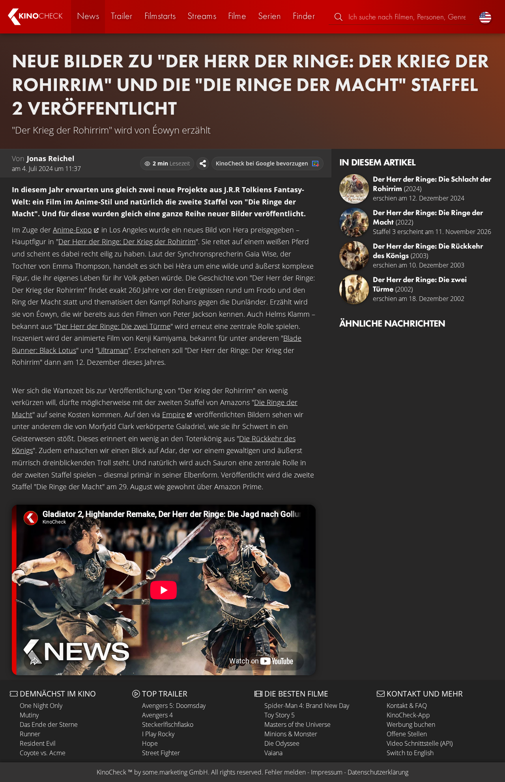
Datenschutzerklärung (378, 772)
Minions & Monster (290, 734)
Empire (173, 414)
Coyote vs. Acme (42, 753)
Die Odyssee (281, 743)
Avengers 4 (157, 715)
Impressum (326, 772)
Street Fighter (161, 753)
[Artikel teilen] (202, 163)
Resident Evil (38, 743)
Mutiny (29, 715)
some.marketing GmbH (175, 772)
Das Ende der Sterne (49, 724)
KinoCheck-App (408, 715)
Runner (30, 734)
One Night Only (41, 706)
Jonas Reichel (51, 158)
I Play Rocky (158, 734)
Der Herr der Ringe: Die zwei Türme (113, 326)
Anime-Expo (72, 229)
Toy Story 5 (279, 715)
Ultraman (113, 350)
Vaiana (273, 753)
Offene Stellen (407, 734)
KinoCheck (111, 772)
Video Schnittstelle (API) (420, 743)
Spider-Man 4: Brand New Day (306, 706)
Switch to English (410, 753)
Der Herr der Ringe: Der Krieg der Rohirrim (127, 241)
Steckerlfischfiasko (167, 724)
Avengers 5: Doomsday (174, 706)
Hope (150, 743)
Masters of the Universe (297, 724)
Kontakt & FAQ (407, 706)
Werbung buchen (411, 724)
